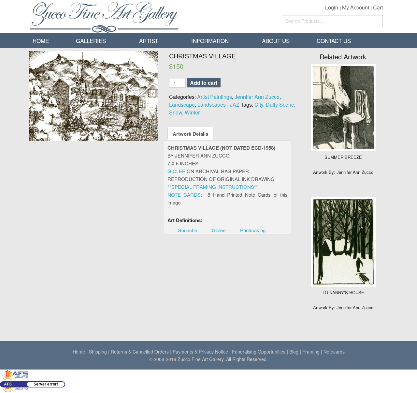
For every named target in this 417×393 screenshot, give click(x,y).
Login (331, 7)
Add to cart (203, 82)
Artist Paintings (214, 96)
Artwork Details (190, 133)
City (258, 104)
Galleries (91, 41)
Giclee (218, 230)
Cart (378, 7)
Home (41, 41)
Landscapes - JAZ (218, 104)
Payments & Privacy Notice (200, 351)
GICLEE (176, 171)
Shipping (98, 351)
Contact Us (334, 41)
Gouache (187, 230)
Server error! (46, 384)
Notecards (334, 351)
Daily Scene (280, 104)
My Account (355, 7)
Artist (148, 41)
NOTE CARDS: (184, 194)
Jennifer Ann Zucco (257, 96)
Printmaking (253, 230)
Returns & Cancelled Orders (140, 351)
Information (210, 41)
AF (8, 384)
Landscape (182, 104)
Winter (192, 112)
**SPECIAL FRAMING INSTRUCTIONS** (212, 186)
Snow (175, 112)
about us (276, 41)
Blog (293, 351)
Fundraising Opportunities (258, 351)
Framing (311, 351)
